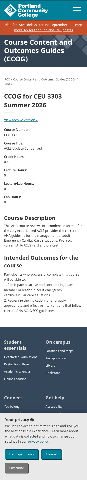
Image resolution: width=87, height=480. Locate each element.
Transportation (56, 358)
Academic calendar (17, 371)
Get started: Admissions (20, 357)
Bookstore (53, 373)
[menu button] (77, 10)
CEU (7, 84)
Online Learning (15, 379)
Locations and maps (59, 351)
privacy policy (38, 441)
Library (50, 365)
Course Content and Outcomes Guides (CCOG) (38, 50)
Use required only (21, 454)
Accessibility (54, 406)
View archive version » (21, 120)
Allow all (51, 454)
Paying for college (16, 364)
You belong (11, 406)
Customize (16, 468)
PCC (7, 79)
